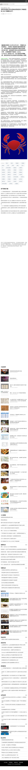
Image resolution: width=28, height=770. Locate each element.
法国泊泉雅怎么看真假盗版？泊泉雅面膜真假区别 (11, 535)
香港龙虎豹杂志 (4, 519)
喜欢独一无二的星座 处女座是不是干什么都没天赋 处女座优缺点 (14, 193)
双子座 (15, 174)
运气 (22, 165)
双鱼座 (15, 167)
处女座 (3, 172)
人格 (8, 165)
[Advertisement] (14, 30)
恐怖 (3, 165)
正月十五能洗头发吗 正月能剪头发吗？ (9, 538)
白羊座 (20, 174)
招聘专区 (16, 762)
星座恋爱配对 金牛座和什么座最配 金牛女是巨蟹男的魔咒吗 (13, 212)
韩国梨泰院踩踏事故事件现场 (7, 517)
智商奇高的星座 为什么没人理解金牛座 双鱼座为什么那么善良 (13, 200)
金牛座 (3, 174)
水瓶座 (20, 167)
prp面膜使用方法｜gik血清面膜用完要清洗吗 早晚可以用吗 (13, 525)
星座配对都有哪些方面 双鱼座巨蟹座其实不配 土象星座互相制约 (14, 211)
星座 (12, 163)
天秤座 (20, 170)
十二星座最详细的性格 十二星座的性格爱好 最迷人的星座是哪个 (14, 191)
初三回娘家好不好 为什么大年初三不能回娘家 (10, 541)
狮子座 (9, 172)
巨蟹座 (15, 172)
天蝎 (13, 165)
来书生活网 (8, 167)
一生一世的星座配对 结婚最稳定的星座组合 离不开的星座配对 (13, 205)
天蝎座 (23, 163)
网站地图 (21, 762)
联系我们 (11, 762)
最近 (17, 165)
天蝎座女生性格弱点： (5, 58)
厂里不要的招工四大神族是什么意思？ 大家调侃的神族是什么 (13, 533)
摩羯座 (3, 170)
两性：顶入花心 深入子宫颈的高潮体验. (9, 530)
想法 (7, 163)
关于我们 (5, 762)
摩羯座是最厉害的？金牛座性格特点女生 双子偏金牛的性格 (13, 195)
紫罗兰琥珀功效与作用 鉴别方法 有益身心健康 (10, 522)
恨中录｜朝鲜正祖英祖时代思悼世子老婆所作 (10, 527)
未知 (3, 13)
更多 (26, 544)
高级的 (17, 163)
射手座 (9, 170)
